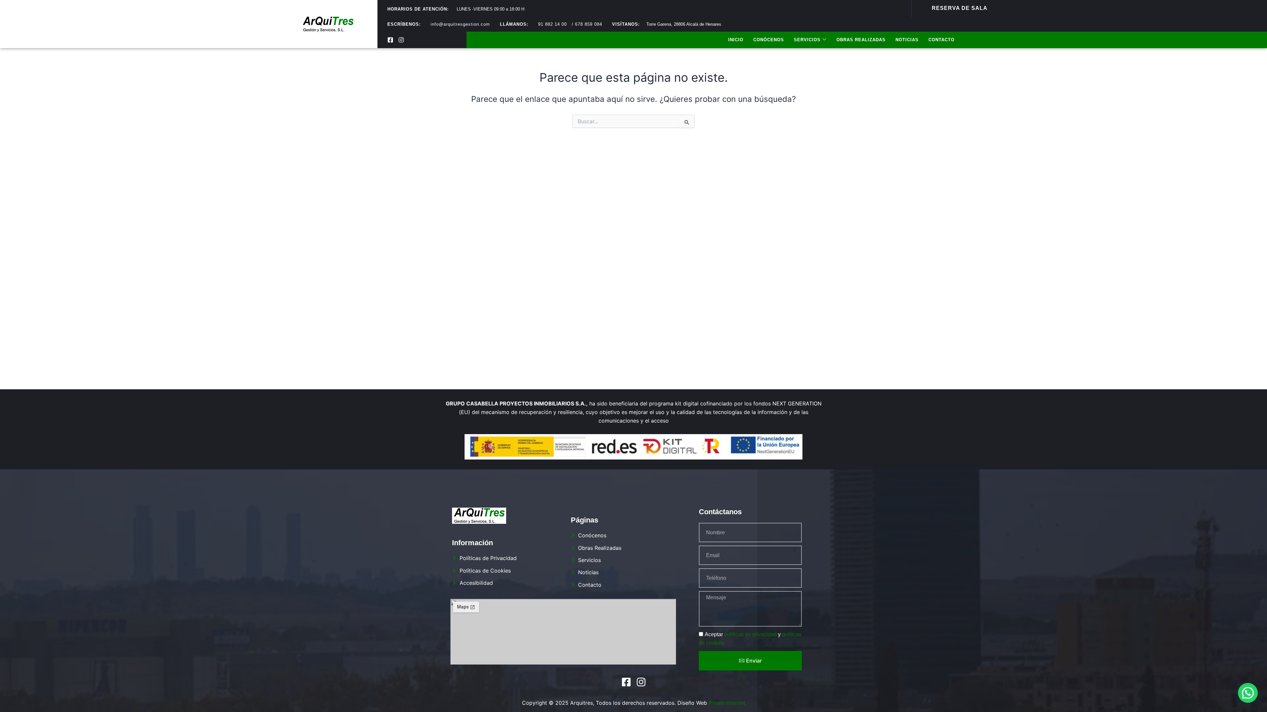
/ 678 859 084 (587, 24)
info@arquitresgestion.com (460, 24)
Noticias (907, 39)
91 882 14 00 (552, 24)
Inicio (735, 39)
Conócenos (768, 39)
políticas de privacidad (750, 634)
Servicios (807, 39)
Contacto (941, 39)
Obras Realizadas (861, 39)
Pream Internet (727, 702)
